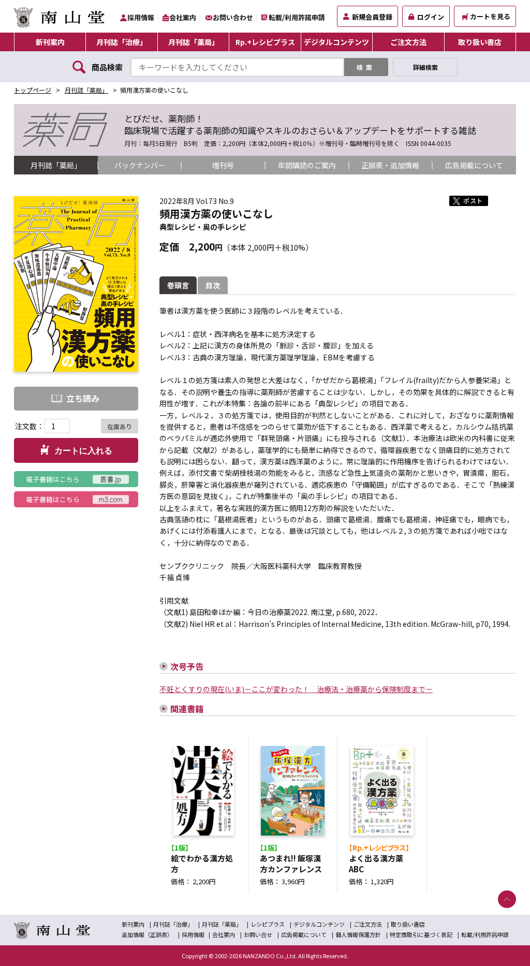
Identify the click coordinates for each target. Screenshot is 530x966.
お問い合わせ (233, 17)
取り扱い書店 (480, 42)
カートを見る (490, 16)
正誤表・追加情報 (390, 165)
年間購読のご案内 (307, 165)
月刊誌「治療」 (121, 42)
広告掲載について (474, 165)
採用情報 (140, 17)
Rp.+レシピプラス (265, 42)
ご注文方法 (408, 42)
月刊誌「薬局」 (193, 42)
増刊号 (223, 165)
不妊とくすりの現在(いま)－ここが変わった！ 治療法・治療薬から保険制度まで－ (296, 689)
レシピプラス (268, 924)
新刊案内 (50, 42)
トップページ (32, 89)
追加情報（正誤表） (147, 934)
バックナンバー (139, 165)
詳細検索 (425, 67)
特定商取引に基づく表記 (421, 934)
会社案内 (182, 17)
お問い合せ (258, 934)
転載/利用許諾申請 (297, 17)
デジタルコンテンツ (336, 42)
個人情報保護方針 (358, 934)
